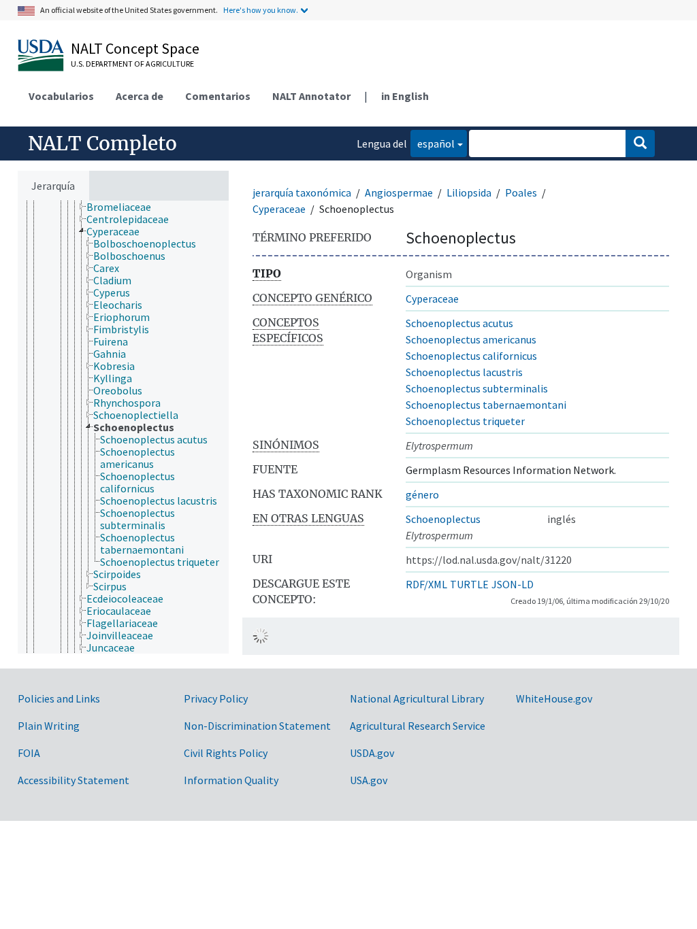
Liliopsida (469, 192)
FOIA (29, 753)
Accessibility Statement (73, 780)
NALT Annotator (311, 96)
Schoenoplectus (443, 519)
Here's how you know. (260, 10)
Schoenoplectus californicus (471, 355)
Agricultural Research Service (417, 725)
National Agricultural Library (417, 698)
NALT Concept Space (135, 48)
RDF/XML (426, 584)
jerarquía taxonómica (302, 192)
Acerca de (139, 96)
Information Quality (231, 780)
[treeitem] (124, 207)
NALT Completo (102, 143)
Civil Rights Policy (226, 753)
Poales (521, 192)
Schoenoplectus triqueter (465, 421)
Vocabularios (61, 96)
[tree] (123, 427)
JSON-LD (512, 584)
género (422, 494)
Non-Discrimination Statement (257, 725)
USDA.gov (372, 753)
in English (405, 96)
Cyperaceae (279, 209)
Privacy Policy (216, 698)
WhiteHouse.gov (554, 698)
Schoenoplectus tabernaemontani (486, 404)
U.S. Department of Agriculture (132, 63)
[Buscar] (640, 143)
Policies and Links (59, 698)
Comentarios (217, 96)
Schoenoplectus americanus (471, 339)
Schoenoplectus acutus (459, 323)
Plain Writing (49, 725)
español (432, 143)
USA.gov (368, 780)
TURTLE (469, 584)
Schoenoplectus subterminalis (477, 388)
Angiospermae (399, 192)
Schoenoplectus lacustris (464, 372)
